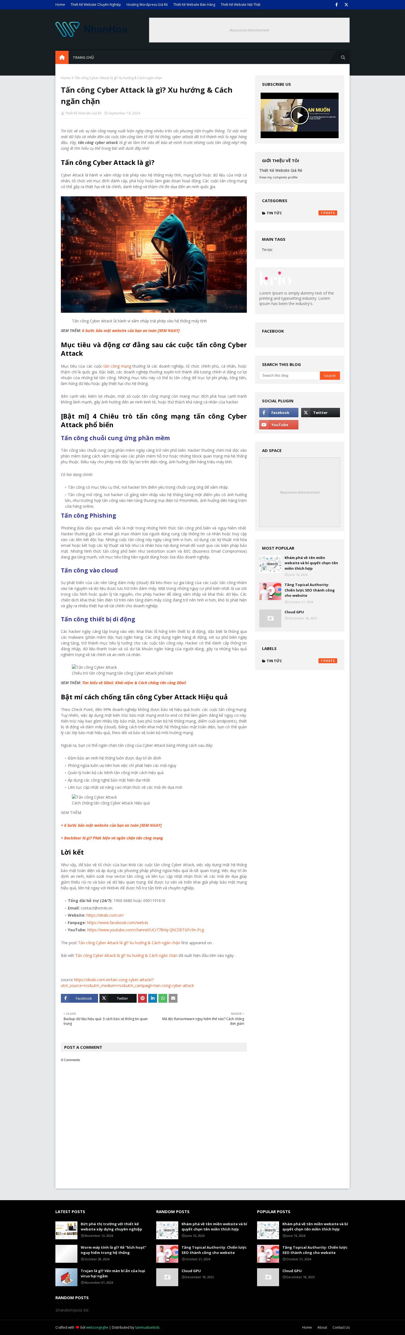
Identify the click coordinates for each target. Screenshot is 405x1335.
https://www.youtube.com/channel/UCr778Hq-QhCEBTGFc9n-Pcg (145, 929)
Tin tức (295, 212)
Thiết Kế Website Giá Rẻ (83, 113)
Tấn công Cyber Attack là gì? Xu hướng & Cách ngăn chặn (129, 942)
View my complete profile (278, 177)
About (322, 1327)
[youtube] (278, 424)
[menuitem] (62, 57)
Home (60, 4)
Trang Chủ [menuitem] (83, 57)
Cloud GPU (294, 611)
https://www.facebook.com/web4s (117, 922)
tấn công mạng (117, 366)
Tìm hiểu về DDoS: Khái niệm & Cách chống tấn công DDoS (134, 682)
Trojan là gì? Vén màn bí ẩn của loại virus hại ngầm (113, 1273)
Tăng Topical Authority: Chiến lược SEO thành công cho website (310, 590)
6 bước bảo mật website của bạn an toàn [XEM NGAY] (130, 330)
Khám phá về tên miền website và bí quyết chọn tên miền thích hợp (311, 563)
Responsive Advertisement (249, 30)
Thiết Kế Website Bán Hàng (194, 4)
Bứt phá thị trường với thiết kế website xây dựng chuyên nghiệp (111, 1226)
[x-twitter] (346, 4)
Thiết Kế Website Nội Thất (240, 4)
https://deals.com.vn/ (105, 915)
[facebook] (336, 4)
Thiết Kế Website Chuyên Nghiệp (96, 4)
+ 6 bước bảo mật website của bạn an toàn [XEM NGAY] (111, 825)
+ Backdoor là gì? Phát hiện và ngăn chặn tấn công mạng (112, 838)
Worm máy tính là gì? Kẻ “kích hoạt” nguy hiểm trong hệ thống (113, 1250)
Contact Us (341, 1327)
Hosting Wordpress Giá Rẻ (147, 4)
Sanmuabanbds (147, 1327)
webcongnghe (97, 1327)
